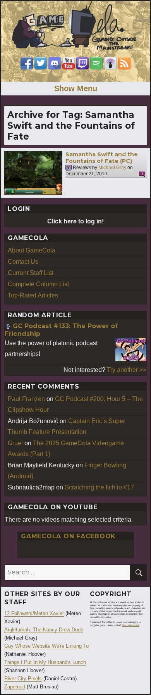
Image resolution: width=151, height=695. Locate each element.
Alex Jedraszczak (130, 625)
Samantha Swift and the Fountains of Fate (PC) (101, 158)
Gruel (15, 443)
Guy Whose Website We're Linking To (46, 646)
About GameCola (31, 250)
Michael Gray (112, 167)
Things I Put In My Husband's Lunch (45, 662)
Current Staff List (30, 273)
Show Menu (75, 88)
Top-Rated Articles (33, 295)
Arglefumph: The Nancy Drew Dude (43, 630)
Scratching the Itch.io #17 (99, 487)
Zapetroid (14, 687)
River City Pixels (23, 678)
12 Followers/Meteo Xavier (34, 613)
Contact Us (23, 261)
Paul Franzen (26, 399)
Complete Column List (38, 284)
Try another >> (126, 370)
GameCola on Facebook (68, 536)
